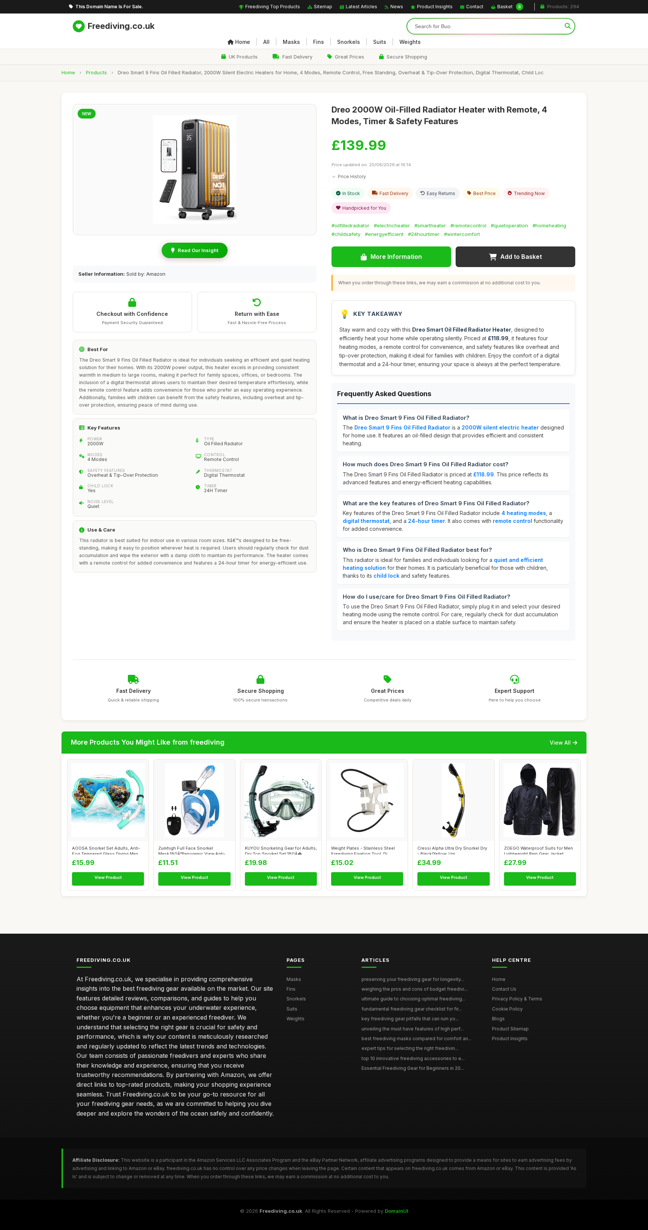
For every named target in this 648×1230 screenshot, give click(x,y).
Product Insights (435, 6)
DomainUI (396, 1211)
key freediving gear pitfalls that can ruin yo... (410, 1018)
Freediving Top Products (272, 6)
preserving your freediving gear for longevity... (413, 979)
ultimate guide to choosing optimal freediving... (413, 999)
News (396, 6)
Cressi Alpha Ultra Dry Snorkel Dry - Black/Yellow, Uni (452, 850)
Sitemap (323, 6)
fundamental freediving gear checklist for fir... (412, 1009)
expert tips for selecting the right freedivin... (410, 1048)
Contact (474, 6)
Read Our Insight (198, 250)
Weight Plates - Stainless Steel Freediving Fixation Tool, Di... (363, 850)
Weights (410, 42)
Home (242, 42)
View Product (108, 877)
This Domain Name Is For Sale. (109, 6)
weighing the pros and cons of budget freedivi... (415, 989)
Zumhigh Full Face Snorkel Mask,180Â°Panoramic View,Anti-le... (191, 850)
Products (96, 72)
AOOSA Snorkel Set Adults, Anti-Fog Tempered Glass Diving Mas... (107, 850)
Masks (291, 42)
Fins (318, 42)
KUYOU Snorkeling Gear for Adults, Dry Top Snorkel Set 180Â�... (281, 850)
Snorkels (348, 42)
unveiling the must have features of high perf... (413, 1029)
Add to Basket (521, 256)
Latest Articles (361, 6)
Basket (509, 6)
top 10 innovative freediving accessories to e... (413, 1058)
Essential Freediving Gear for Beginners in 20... (413, 1068)
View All (560, 742)
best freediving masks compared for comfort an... (416, 1038)
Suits (379, 42)
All (266, 42)
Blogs (498, 1018)
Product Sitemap (510, 1029)
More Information (396, 256)
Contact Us (504, 989)
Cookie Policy (507, 1009)
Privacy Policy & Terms (517, 999)
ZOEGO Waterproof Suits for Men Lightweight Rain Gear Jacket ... (538, 850)
